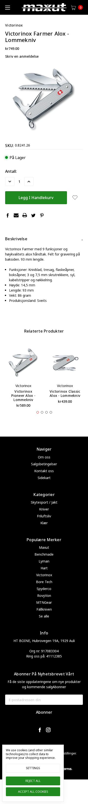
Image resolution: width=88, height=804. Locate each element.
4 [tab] (51, 412)
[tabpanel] (23, 377)
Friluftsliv (44, 516)
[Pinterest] (41, 215)
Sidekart (44, 477)
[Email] (16, 215)
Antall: (11, 171)
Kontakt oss (44, 471)
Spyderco (44, 588)
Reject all (33, 781)
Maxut (44, 547)
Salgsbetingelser (44, 464)
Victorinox (44, 575)
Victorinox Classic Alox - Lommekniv (65, 393)
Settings (33, 768)
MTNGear (44, 602)
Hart (44, 568)
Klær (44, 523)
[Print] (24, 215)
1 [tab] (37, 412)
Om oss (44, 457)
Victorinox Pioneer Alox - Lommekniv (23, 395)
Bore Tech (44, 581)
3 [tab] (46, 412)
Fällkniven (44, 609)
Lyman (44, 561)
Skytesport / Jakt (44, 502)
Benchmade (44, 554)
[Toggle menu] (7, 7)
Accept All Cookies (33, 792)
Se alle (44, 616)
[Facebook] (7, 215)
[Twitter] (33, 215)
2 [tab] (42, 412)
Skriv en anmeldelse (22, 56)
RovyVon (44, 595)
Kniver (44, 509)
